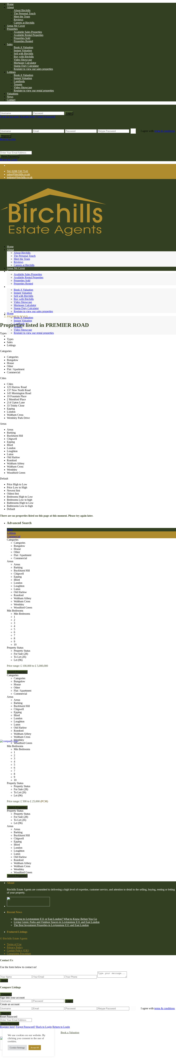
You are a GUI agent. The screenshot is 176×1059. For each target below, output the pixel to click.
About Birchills (22, 10)
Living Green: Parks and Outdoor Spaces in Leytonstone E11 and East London (57, 922)
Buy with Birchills (24, 56)
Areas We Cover (16, 25)
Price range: (13, 665)
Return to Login (8, 159)
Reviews (18, 19)
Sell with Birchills (23, 53)
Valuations (12, 93)
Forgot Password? (46, 116)
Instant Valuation (23, 50)
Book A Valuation (23, 47)
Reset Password (9, 156)
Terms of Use (14, 944)
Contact (11, 99)
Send (4, 980)
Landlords (19, 81)
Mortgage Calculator (25, 62)
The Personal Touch (25, 13)
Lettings (11, 72)
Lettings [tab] (11, 533)
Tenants (18, 84)
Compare (5, 994)
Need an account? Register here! (17, 116)
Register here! (7, 1026)
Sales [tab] (10, 529)
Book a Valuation (70, 1032)
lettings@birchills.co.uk (19, 177)
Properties (12, 28)
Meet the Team (22, 16)
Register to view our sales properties (33, 68)
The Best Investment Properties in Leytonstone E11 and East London (51, 925)
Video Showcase (23, 59)
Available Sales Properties (28, 31)
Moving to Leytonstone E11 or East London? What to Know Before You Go (55, 919)
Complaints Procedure (19, 953)
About (10, 7)
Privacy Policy (15, 947)
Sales (10, 44)
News (10, 96)
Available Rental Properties (28, 35)
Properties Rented (23, 41)
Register (5, 136)
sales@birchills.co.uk (18, 174)
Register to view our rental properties (34, 90)
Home (10, 4)
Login (69, 113)
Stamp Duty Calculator (26, 65)
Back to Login (8, 139)
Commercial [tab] (13, 536)
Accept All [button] (35, 1047)
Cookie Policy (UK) (18, 950)
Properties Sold (22, 38)
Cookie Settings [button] (17, 1047)
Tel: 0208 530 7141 (17, 171)
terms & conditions (164, 131)
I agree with (158, 131)
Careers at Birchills (24, 22)
